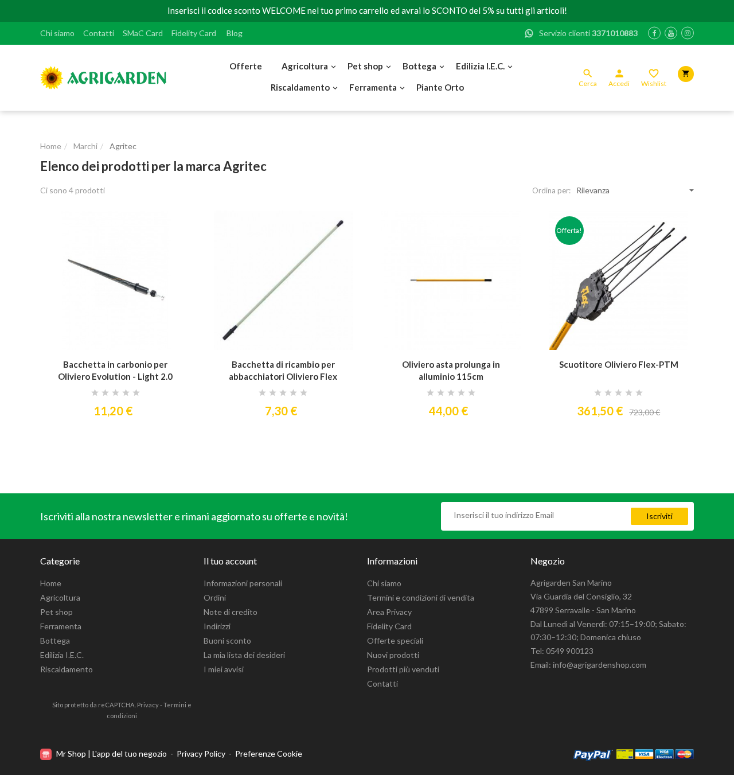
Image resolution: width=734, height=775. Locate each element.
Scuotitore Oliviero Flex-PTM (618, 364)
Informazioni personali (243, 583)
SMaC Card (143, 33)
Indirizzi (217, 626)
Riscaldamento (300, 87)
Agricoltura (305, 66)
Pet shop (365, 66)
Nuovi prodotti (393, 655)
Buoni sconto (227, 640)
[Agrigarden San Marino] (103, 78)
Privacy (148, 704)
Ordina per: (551, 190)
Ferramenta (373, 87)
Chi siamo (57, 33)
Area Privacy (389, 612)
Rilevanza (593, 190)
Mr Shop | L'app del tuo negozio (111, 753)
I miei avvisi (224, 669)
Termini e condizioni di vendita (420, 597)
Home (50, 583)
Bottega (419, 66)
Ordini (215, 597)
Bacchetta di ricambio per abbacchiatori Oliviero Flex (283, 370)
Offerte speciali (395, 640)
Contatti (98, 33)
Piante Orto (440, 87)
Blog (235, 33)
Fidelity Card (193, 33)
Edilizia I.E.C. (480, 66)
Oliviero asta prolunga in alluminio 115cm (451, 370)
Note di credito (230, 612)
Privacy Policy (201, 753)
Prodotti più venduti (403, 669)
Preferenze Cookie (268, 753)
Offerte (245, 66)
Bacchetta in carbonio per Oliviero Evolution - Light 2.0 (115, 370)
